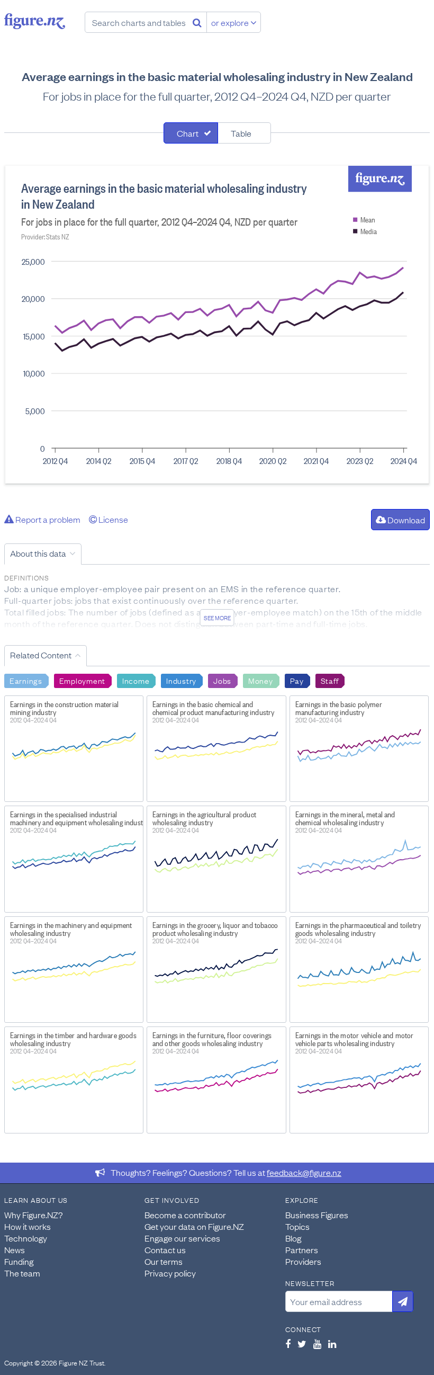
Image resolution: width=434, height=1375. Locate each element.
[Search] (197, 22)
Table (241, 133)
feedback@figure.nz (304, 1172)
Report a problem (47, 519)
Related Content (40, 654)
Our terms (163, 1261)
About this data (38, 553)
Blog (293, 1238)
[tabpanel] (217, 325)
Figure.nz (34, 21)
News (14, 1249)
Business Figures (316, 1214)
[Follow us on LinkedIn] (332, 1344)
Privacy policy (170, 1273)
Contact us (165, 1249)
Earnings (26, 680)
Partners (301, 1249)
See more (217, 617)
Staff (330, 680)
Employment (82, 680)
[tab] (191, 133)
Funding (18, 1261)
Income (135, 680)
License (112, 519)
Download (405, 519)
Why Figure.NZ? (33, 1214)
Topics (297, 1226)
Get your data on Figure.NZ (194, 1226)
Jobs (222, 680)
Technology (25, 1238)
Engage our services (182, 1238)
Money (260, 680)
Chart (187, 133)
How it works (27, 1226)
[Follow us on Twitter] (301, 1344)
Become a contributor (185, 1214)
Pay (297, 680)
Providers (303, 1261)
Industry (181, 680)
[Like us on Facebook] (288, 1344)
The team (22, 1273)
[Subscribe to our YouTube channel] (317, 1344)
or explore (230, 22)
